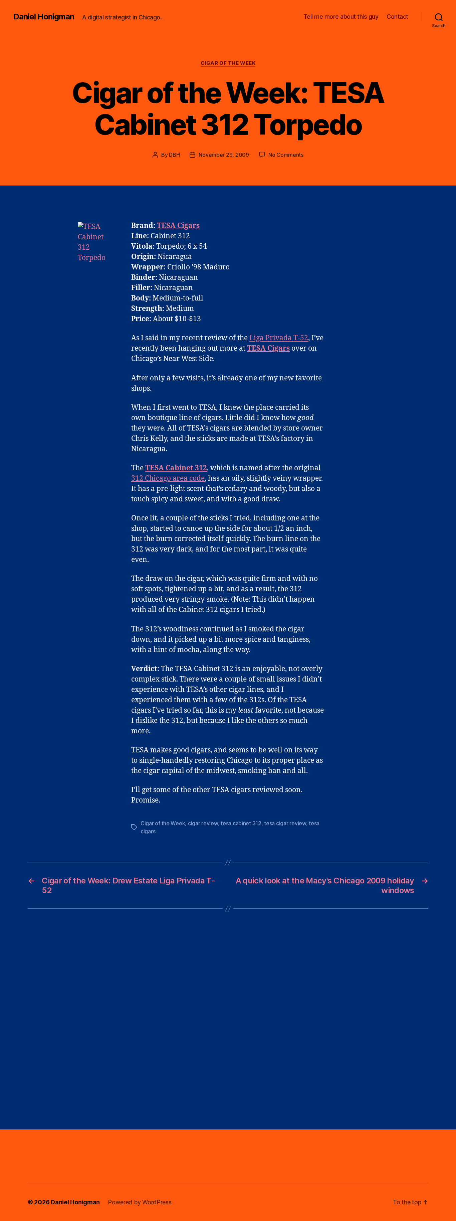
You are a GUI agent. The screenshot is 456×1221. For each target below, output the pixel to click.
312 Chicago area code (168, 478)
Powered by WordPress (140, 1202)
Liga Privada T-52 (278, 338)
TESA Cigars (268, 348)
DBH (174, 154)
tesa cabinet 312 (241, 823)
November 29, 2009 (224, 154)
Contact (397, 16)
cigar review (203, 823)
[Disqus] (228, 1019)
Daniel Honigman (43, 17)
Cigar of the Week (228, 63)
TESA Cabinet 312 (176, 468)
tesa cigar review (285, 823)
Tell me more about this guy (341, 16)
